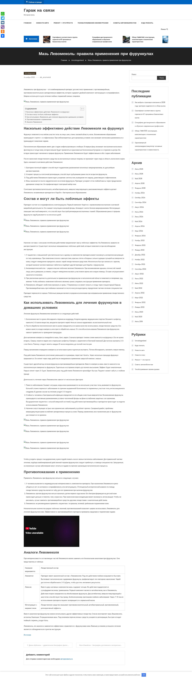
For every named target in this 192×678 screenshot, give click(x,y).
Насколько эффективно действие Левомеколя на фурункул (47, 112)
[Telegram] (2, 18)
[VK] (2, 22)
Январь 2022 (139, 307)
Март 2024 (139, 231)
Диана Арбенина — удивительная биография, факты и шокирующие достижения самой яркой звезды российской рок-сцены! (50, 645)
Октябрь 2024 (140, 197)
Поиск (163, 29)
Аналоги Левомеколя (34, 122)
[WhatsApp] (2, 14)
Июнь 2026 (139, 174)
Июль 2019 (139, 321)
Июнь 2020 (139, 312)
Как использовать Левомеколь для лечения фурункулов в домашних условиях (55, 117)
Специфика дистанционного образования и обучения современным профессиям (96, 39)
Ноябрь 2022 (139, 259)
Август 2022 (139, 274)
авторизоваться (66, 659)
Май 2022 (138, 288)
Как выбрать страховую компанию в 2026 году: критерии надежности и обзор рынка (150, 104)
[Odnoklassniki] (2, 31)
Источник (27, 635)
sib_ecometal (45, 77)
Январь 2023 (139, 250)
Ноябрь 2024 (140, 193)
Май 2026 (138, 178)
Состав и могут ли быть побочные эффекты (42, 114)
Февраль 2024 (140, 236)
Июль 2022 (139, 278)
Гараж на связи (39, 11)
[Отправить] (2, 36)
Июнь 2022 (139, 283)
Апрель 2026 (139, 183)
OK (144, 675)
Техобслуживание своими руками (93, 23)
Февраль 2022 (140, 302)
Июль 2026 (139, 169)
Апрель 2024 (140, 226)
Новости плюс (140, 355)
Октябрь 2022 (140, 264)
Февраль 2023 (140, 245)
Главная (27, 23)
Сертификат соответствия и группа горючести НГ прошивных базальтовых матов (58, 39)
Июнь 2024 (139, 217)
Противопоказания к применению (39, 119)
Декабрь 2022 (140, 255)
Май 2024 (138, 221)
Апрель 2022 (139, 293)
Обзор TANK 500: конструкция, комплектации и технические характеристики (137, 39)
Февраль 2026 (140, 188)
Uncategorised (30, 73)
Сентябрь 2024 (140, 202)
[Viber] (2, 27)
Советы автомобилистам (124, 23)
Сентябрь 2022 (140, 269)
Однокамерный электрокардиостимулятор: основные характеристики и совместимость (148, 146)
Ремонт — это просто (63, 23)
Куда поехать (147, 23)
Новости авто (42, 23)
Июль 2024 (139, 212)
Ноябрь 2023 (139, 240)
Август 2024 (139, 207)
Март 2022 (139, 298)
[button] (81, 109)
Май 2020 (138, 317)
